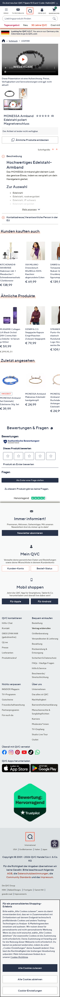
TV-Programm (9, 694)
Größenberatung (40, 633)
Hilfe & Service (39, 668)
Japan (44, 849)
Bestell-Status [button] (44, 568)
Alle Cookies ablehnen (30, 979)
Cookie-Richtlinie (19, 957)
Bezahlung (37, 643)
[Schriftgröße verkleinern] (57, 149)
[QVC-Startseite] (3, 41)
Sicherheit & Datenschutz (44, 658)
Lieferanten (7, 652)
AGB (9, 873)
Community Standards (18, 877)
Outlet (35, 739)
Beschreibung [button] (14, 156)
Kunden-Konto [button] (15, 568)
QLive (5, 642)
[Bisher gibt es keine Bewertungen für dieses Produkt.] (43, 116)
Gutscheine (7, 699)
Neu (25, 25)
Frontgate (28, 890)
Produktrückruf (9, 658)
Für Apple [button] (15, 601)
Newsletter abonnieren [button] (30, 532)
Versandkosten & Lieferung (45, 638)
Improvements (20, 894)
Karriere (36, 718)
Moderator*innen (40, 724)
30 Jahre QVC (39, 25)
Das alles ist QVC (40, 694)
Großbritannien (25, 849)
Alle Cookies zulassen (30, 968)
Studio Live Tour (40, 734)
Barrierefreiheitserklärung (44, 704)
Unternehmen (39, 689)
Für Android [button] (44, 601)
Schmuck (13, 41)
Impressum (47, 877)
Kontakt (6, 628)
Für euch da (7, 715)
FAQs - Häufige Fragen (43, 663)
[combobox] (26, 19)
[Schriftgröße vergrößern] (53, 149)
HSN (4, 890)
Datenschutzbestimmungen (33, 873)
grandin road (7, 894)
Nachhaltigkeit (39, 699)
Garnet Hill (39, 890)
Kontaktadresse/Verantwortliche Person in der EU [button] (32, 219)
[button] (6, 11)
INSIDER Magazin (10, 689)
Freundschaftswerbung (13, 704)
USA (15, 849)
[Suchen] (55, 18)
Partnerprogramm (10, 710)
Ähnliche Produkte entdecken (32, 139)
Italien (37, 849)
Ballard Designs (14, 890)
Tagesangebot (12, 25)
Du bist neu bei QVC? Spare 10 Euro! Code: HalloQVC (29, 3)
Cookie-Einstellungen (30, 990)
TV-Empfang (38, 729)
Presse (5, 647)
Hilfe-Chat (7, 623)
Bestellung (37, 623)
